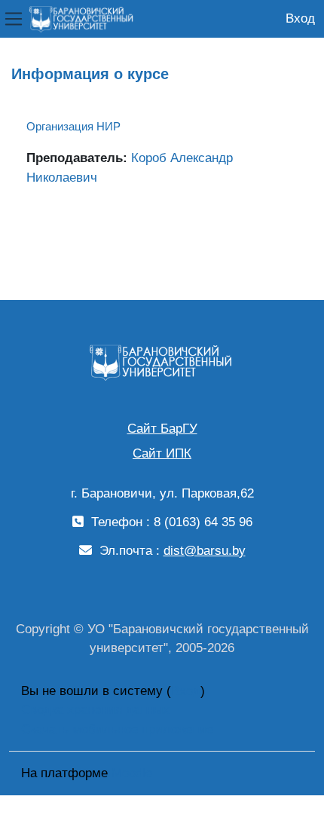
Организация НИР (73, 126)
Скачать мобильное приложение (117, 729)
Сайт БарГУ (162, 428)
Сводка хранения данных (95, 710)
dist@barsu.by (205, 551)
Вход (300, 18)
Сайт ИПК (162, 453)
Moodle (132, 773)
